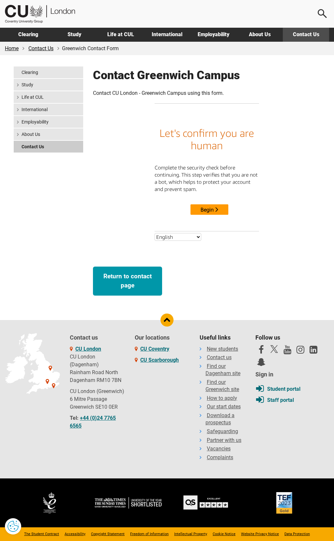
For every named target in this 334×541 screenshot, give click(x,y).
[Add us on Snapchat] (261, 364)
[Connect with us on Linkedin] (313, 351)
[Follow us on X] (274, 349)
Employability (213, 34)
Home (12, 48)
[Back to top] (167, 320)
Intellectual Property (190, 534)
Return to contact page (127, 280)
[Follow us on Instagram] (300, 351)
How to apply (222, 398)
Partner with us (224, 440)
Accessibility (75, 534)
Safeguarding (222, 431)
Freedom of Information (149, 534)
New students (222, 349)
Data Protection (297, 534)
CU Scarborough (159, 360)
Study (74, 34)
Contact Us (306, 34)
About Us (260, 34)
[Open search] (322, 13)
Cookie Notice (224, 534)
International (167, 34)
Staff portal (280, 400)
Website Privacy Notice (260, 534)
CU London (88, 349)
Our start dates (224, 406)
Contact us (219, 357)
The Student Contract (41, 534)
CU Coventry (154, 349)
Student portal (283, 389)
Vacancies (219, 449)
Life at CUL (120, 34)
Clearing (28, 34)
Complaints (220, 457)
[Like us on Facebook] (261, 351)
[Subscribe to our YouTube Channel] (287, 351)
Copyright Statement (108, 534)
